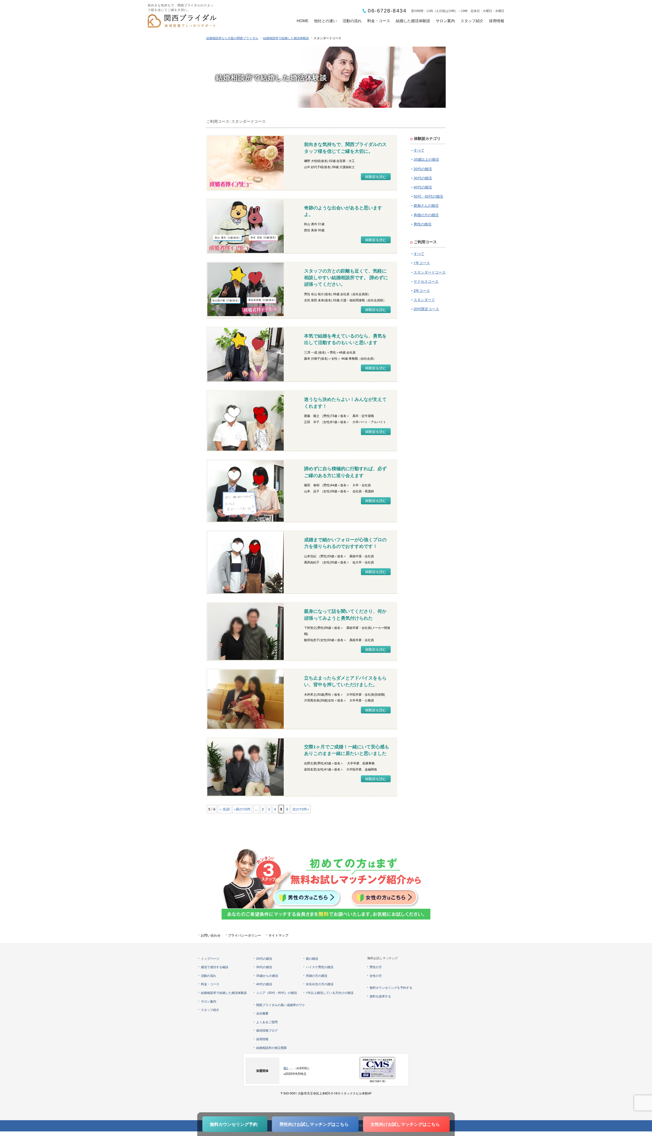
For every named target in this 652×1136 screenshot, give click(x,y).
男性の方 (376, 967)
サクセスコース (426, 281)
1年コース (422, 262)
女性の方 (376, 975)
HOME (302, 21)
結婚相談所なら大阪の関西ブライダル (232, 38)
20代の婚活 (423, 168)
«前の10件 (242, 809)
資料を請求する (380, 996)
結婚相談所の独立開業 (271, 1047)
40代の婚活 (423, 187)
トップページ (210, 958)
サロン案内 (445, 21)
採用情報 (496, 21)
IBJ (285, 1068)
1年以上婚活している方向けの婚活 (330, 992)
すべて (419, 150)
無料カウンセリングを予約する (391, 987)
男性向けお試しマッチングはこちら (314, 1124)
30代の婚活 (423, 177)
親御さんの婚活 (426, 205)
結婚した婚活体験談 (413, 21)
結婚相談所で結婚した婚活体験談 (286, 38)
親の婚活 (312, 958)
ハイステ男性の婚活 (319, 967)
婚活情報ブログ (267, 1030)
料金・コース (378, 21)
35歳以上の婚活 (426, 159)
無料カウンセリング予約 (233, 1124)
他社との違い (325, 21)
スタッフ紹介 (471, 21)
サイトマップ (278, 935)
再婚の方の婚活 (426, 214)
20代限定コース (426, 308)
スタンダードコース (430, 272)
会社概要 (262, 1013)
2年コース (422, 290)
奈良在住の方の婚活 (319, 984)
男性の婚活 (422, 223)
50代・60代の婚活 (428, 196)
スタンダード (424, 299)
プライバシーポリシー (244, 935)
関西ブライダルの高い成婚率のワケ (280, 1005)
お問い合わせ (211, 935)
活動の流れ (352, 21)
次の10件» (300, 809)
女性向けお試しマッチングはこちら (405, 1124)
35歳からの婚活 (267, 975)
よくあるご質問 (267, 1022)
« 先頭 (225, 809)
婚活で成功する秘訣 (214, 967)
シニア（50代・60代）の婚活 (276, 992)
